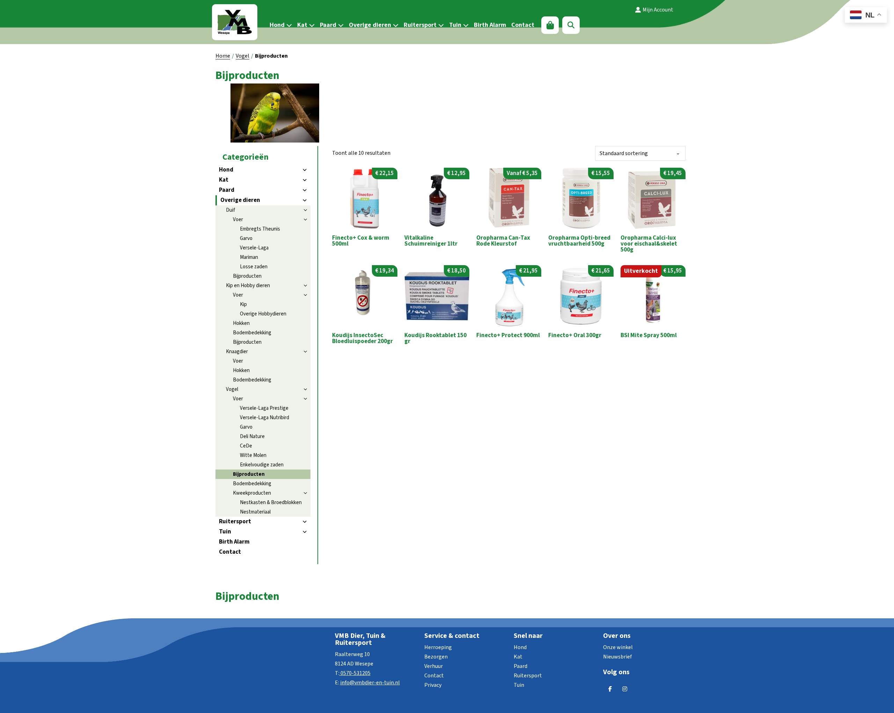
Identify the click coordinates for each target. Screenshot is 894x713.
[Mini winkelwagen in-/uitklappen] (550, 25)
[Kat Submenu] (311, 25)
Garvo (246, 238)
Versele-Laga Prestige (264, 408)
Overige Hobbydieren (263, 314)
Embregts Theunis (260, 229)
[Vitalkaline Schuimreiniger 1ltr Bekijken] (436, 198)
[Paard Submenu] (340, 25)
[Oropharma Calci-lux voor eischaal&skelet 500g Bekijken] (653, 198)
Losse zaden (254, 266)
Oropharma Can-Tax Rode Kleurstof (503, 241)
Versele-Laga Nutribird (264, 417)
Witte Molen (253, 455)
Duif (230, 210)
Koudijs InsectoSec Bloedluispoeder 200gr (362, 338)
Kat (302, 25)
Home (222, 56)
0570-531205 (355, 673)
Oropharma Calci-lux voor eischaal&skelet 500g (649, 244)
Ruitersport (420, 25)
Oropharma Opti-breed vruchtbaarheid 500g (579, 241)
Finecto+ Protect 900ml (508, 335)
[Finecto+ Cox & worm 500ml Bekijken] (364, 198)
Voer (238, 219)
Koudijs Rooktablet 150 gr (435, 338)
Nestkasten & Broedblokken (271, 502)
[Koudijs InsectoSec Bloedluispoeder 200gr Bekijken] (364, 296)
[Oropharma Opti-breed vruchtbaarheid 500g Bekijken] (580, 198)
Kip (243, 304)
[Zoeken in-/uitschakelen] (571, 25)
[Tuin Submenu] (465, 25)
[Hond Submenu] (288, 25)
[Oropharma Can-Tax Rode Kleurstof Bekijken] (508, 198)
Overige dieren (370, 25)
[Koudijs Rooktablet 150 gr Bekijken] (436, 296)
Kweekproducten (252, 493)
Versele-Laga (254, 248)
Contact (522, 25)
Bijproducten (247, 276)
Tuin (455, 25)
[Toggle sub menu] (304, 170)
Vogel (242, 56)
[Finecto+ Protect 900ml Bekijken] (508, 296)
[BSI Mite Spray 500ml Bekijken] (653, 296)
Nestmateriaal (255, 512)
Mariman (249, 257)
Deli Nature (252, 436)
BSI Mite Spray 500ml (649, 335)
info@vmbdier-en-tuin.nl (370, 682)
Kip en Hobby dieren (248, 285)
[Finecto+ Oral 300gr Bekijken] (580, 296)
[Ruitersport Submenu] (440, 25)
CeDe (246, 446)
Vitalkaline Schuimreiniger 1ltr (430, 241)
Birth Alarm (490, 25)
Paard (328, 25)
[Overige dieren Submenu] (394, 25)
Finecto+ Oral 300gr (574, 335)
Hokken (241, 323)
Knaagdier (237, 351)
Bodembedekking (252, 332)
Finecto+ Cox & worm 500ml (360, 241)
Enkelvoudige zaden (262, 464)
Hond (277, 25)
